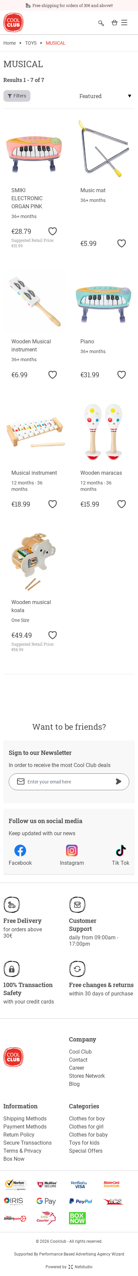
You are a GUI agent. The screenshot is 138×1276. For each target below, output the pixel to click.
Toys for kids (84, 1143)
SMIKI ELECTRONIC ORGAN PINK (27, 198)
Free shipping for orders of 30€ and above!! (72, 5)
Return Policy (18, 1135)
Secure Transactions (27, 1143)
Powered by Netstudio (69, 1267)
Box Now (13, 1159)
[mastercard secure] (118, 1184)
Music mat (93, 190)
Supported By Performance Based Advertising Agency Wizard (69, 1254)
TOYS (31, 43)
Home (9, 43)
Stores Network (87, 1076)
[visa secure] (85, 1184)
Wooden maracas (101, 473)
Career (76, 1068)
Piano (87, 341)
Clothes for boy (87, 1118)
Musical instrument (34, 473)
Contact (78, 1060)
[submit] (119, 781)
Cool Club (80, 1052)
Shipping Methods (25, 1118)
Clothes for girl (86, 1126)
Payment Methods (25, 1126)
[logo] (13, 23)
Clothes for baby (88, 1135)
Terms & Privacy (22, 1151)
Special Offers (85, 1151)
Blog (74, 1084)
